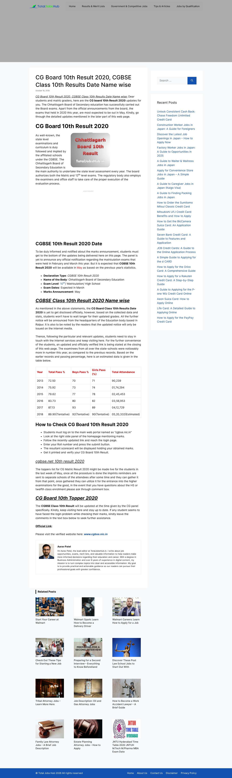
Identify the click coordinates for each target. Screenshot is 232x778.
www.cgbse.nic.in (96, 534)
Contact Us (156, 773)
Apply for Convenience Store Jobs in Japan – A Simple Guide (175, 174)
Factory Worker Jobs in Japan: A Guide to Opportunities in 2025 (176, 151)
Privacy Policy (188, 773)
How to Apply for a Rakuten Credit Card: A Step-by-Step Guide (175, 280)
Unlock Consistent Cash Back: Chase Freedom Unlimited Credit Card (176, 115)
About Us (142, 773)
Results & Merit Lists (93, 6)
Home (72, 6)
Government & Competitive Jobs (129, 6)
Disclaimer (172, 773)
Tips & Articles (162, 6)
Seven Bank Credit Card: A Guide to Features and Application (174, 238)
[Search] (191, 80)
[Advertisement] (116, 40)
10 (62, 283)
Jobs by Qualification (188, 6)
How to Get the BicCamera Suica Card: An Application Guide (174, 225)
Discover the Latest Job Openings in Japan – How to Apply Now (175, 138)
